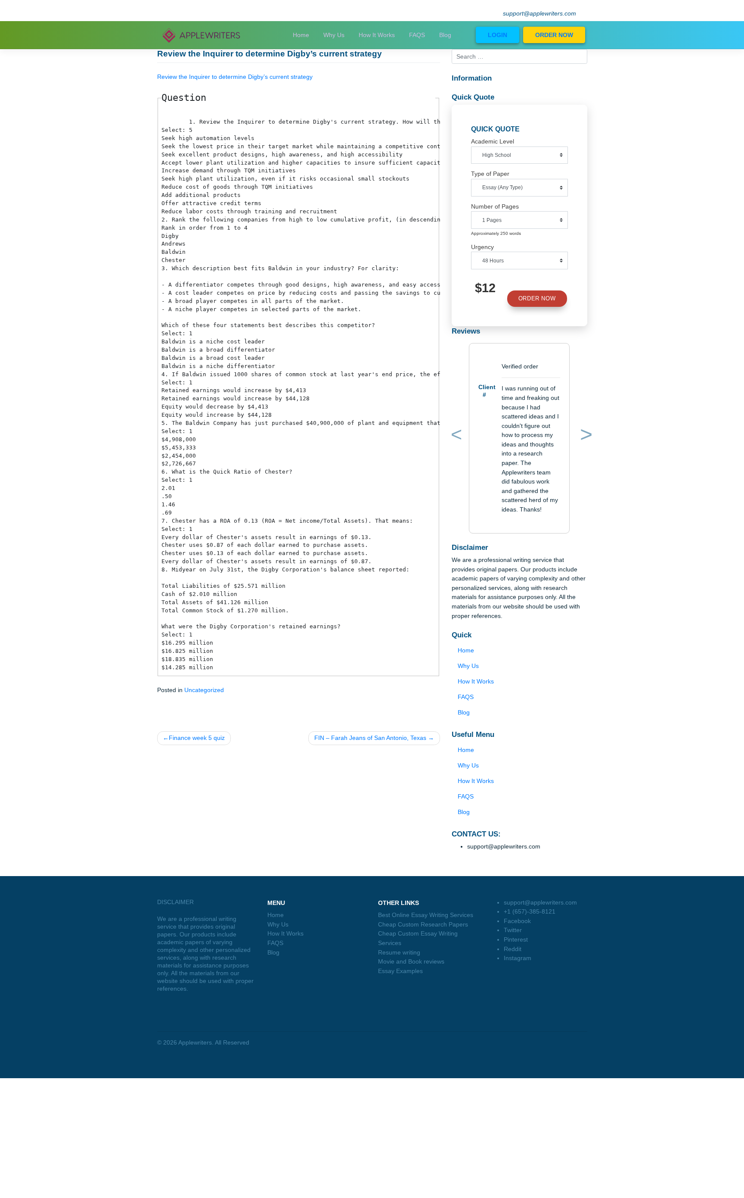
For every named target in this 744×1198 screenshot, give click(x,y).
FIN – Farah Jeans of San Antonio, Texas (370, 737)
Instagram (517, 958)
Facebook (517, 920)
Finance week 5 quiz (197, 737)
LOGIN (497, 34)
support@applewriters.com (539, 13)
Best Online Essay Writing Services (425, 914)
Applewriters (195, 1042)
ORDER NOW (554, 34)
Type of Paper (490, 173)
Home (301, 34)
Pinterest (516, 939)
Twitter (513, 930)
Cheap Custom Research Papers (423, 924)
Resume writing (399, 952)
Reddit (512, 948)
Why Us (333, 34)
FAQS (417, 34)
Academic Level (492, 141)
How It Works (377, 34)
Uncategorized (204, 689)
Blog (445, 34)
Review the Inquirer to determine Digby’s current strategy (235, 76)
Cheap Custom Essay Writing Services (418, 938)
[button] (455, 436)
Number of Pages (495, 206)
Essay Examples (400, 970)
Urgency (482, 246)
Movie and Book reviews (411, 961)
